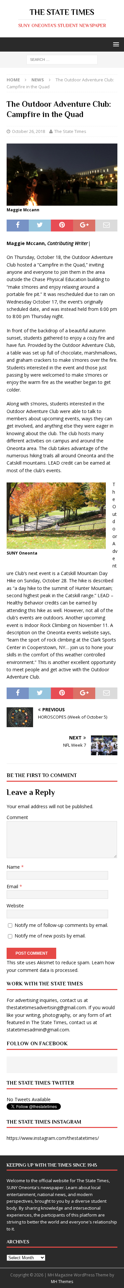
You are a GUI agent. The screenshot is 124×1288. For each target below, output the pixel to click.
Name (14, 867)
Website (15, 905)
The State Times (70, 131)
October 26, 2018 (28, 131)
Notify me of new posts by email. (50, 936)
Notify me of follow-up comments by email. (61, 925)
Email (13, 886)
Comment (17, 817)
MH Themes (62, 1281)
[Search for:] (62, 59)
